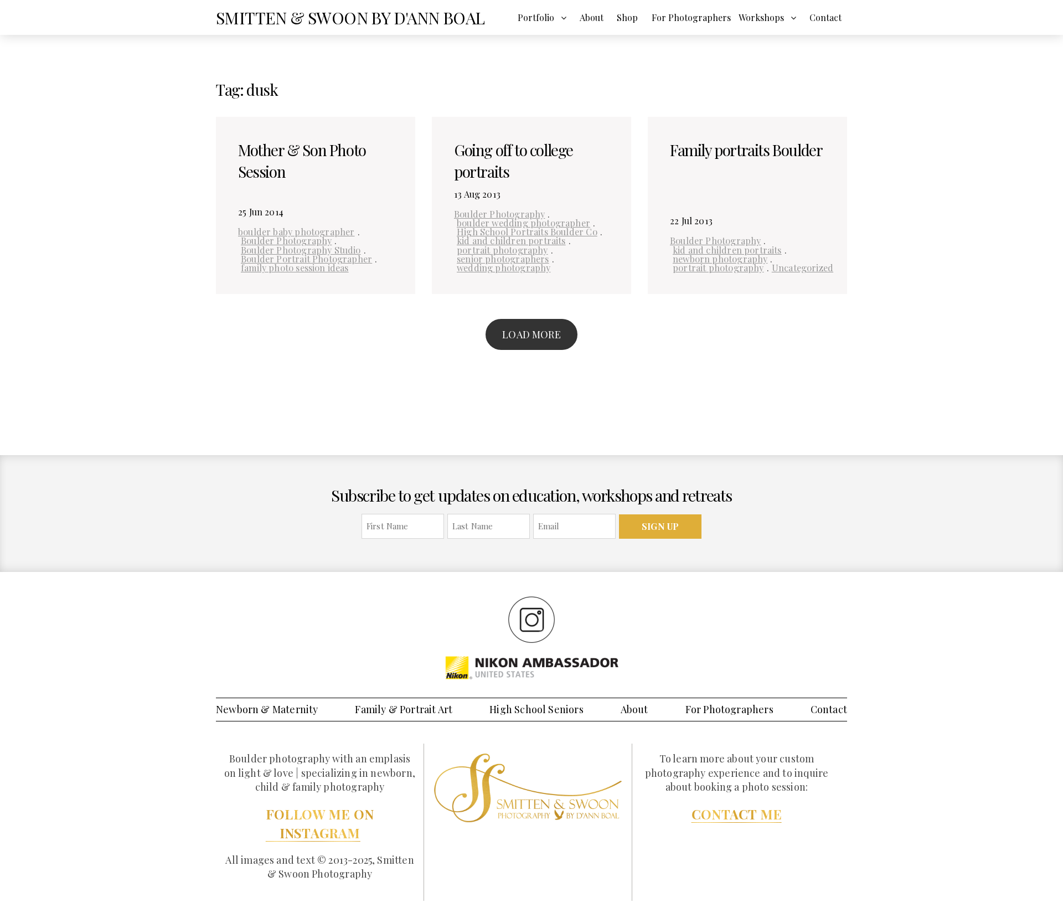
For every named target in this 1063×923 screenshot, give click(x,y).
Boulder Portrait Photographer (306, 258)
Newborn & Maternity (267, 709)
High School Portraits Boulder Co (527, 231)
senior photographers (503, 258)
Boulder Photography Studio (301, 249)
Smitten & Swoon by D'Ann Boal (350, 17)
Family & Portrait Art (403, 709)
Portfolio (536, 17)
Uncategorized (802, 267)
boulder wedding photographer (523, 222)
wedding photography (503, 267)
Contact (825, 17)
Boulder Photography (286, 240)
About (591, 17)
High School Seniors (536, 709)
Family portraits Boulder (746, 150)
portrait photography (502, 249)
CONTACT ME (737, 814)
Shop (627, 17)
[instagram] (531, 619)
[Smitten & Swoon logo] (527, 787)
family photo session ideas (295, 267)
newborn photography (720, 258)
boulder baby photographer (296, 231)
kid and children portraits (511, 240)
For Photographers (691, 17)
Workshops (761, 17)
